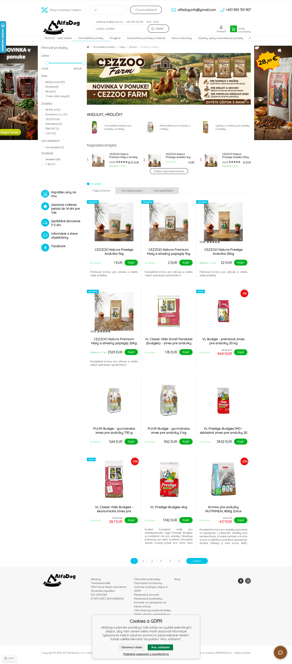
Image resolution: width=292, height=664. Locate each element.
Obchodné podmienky (147, 579)
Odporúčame (101, 190)
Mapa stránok (242, 652)
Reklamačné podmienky (148, 598)
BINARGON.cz (224, 652)
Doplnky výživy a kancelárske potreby (220, 38)
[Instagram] (248, 581)
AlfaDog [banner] (61, 27)
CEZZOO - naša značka (58, 38)
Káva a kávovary (182, 38)
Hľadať (159, 28)
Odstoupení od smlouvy (148, 583)
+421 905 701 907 (134, 21)
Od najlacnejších (131, 190)
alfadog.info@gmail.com (109, 21)
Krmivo (133, 47)
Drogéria (115, 38)
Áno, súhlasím (160, 647)
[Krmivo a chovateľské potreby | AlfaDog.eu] (88, 47)
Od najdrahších (163, 190)
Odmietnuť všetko (131, 647)
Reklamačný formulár (146, 594)
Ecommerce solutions (202, 652)
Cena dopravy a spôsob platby (152, 610)
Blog (177, 579)
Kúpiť (131, 262)
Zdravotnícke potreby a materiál (146, 38)
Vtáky (122, 47)
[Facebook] (241, 581)
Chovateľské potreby (90, 38)
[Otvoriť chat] (280, 652)
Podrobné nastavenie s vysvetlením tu (146, 654)
